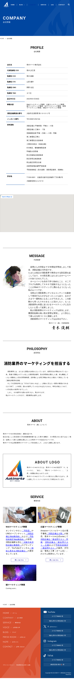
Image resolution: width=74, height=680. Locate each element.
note (52, 4)
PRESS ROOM (14, 637)
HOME (13, 4)
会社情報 (9, 38)
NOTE (10, 641)
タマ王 (29, 93)
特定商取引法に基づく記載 (23, 665)
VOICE (11, 627)
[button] (68, 4)
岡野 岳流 (30, 87)
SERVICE (43, 4)
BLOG (21, 4)
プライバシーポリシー (8, 665)
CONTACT (61, 4)
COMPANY (32, 4)
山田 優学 (30, 82)
